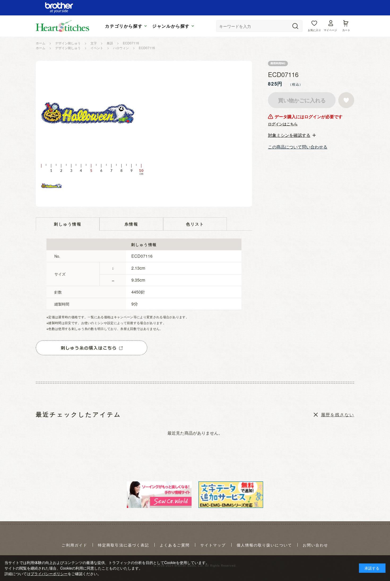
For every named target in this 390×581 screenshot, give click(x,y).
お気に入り (314, 30)
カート (346, 30)
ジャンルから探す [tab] (171, 26)
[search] (295, 26)
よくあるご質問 (175, 545)
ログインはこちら (283, 123)
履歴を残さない (337, 415)
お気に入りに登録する (346, 100)
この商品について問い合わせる (297, 147)
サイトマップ (213, 545)
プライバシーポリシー (49, 573)
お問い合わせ (315, 545)
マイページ (330, 30)
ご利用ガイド (74, 545)
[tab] (292, 135)
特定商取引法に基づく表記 (123, 545)
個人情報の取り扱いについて (264, 545)
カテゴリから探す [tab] (123, 26)
